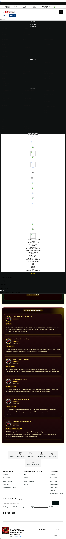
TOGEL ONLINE (34, 7)
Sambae (33, 257)
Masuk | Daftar (7, 7)
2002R (33, 266)
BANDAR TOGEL (41, 456)
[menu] (33, 147)
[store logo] (10, 12)
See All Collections (33, 249)
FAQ (25, 475)
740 (33, 265)
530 (33, 263)
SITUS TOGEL (30, 456)
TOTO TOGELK (7, 478)
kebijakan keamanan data (41, 507)
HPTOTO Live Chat (29, 481)
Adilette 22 (33, 255)
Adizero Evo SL (33, 258)
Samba (33, 254)
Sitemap (26, 484)
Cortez (33, 241)
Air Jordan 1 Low (33, 242)
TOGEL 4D (52, 490)
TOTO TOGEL (24, 7)
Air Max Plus (33, 244)
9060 (33, 269)
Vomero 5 (33, 247)
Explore (2, 19)
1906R (33, 268)
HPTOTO (16, 6)
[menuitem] (33, 21)
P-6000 (33, 245)
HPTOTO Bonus (28, 478)
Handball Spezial (33, 252)
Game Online (17, 536)
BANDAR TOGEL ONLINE (46, 7)
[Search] (61, 12)
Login (4, 16)
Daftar (12, 16)
